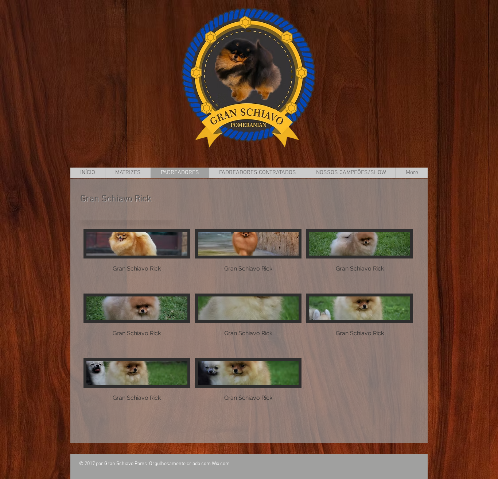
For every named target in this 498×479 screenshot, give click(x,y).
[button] (136, 259)
